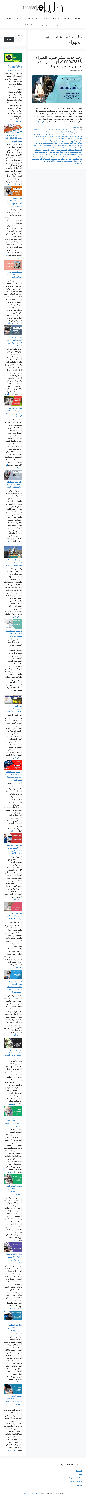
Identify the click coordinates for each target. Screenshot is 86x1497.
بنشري (42, 136)
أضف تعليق (75, 163)
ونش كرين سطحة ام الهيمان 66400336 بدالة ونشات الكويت (14, 484)
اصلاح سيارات (62, 129)
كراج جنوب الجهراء (39, 156)
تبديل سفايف (44, 141)
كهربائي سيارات (48, 159)
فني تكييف (49, 156)
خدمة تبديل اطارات (41, 150)
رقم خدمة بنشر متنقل (70, 154)
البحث (19, 35)
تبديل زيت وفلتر (54, 141)
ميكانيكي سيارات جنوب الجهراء (51, 161)
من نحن (79, 1485)
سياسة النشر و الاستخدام (72, 1478)
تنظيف (8, 18)
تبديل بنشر (55, 138)
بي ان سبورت (19, 18)
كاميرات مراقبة (30, 25)
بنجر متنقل (47, 131)
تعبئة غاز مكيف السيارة (44, 145)
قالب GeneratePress (30, 1494)
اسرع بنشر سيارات (73, 129)
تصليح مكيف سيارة (58, 145)
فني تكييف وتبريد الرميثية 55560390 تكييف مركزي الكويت (14, 708)
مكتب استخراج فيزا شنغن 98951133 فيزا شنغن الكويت (13, 138)
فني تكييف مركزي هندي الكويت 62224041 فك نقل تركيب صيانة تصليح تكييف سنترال (14, 986)
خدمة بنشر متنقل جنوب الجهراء (57, 150)
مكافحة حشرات (33, 18)
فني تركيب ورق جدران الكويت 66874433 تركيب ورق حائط (13, 916)
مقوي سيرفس (44, 25)
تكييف (45, 18)
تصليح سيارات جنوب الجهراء (73, 145)
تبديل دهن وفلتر (64, 141)
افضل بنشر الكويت (44, 129)
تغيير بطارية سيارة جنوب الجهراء (63, 147)
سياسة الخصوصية (75, 1481)
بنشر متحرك (41, 134)
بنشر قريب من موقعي (53, 134)
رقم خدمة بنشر (54, 152)
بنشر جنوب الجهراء (67, 134)
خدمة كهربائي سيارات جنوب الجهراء (71, 152)
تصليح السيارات (63, 143)
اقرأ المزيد (40, 122)
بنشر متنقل (57, 25)
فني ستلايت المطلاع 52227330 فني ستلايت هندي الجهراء (14, 562)
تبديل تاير (48, 138)
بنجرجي (41, 131)
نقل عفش (66, 18)
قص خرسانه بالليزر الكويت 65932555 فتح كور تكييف (14, 274)
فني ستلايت (55, 18)
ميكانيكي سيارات (67, 161)
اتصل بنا (79, 1471)
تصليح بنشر (54, 143)
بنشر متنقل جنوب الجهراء (52, 136)
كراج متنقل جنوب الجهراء (74, 159)
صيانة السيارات (66, 156)
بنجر (53, 131)
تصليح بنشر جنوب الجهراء (42, 143)
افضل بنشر (54, 129)
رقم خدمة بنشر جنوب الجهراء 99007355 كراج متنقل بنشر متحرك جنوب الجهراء (59, 61)
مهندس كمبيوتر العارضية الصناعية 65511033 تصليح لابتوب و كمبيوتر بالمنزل (15, 1327)
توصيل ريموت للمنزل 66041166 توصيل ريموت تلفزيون (14, 633)
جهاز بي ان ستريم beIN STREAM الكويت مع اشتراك (15, 67)
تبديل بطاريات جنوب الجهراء (67, 138)
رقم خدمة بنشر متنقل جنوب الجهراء (51, 154)
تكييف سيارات (72, 150)
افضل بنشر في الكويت (62, 131)
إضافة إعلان (77, 1474)
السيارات (77, 18)
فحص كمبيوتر (57, 156)
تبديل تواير (41, 138)
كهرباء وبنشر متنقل (59, 159)
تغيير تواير (49, 147)
